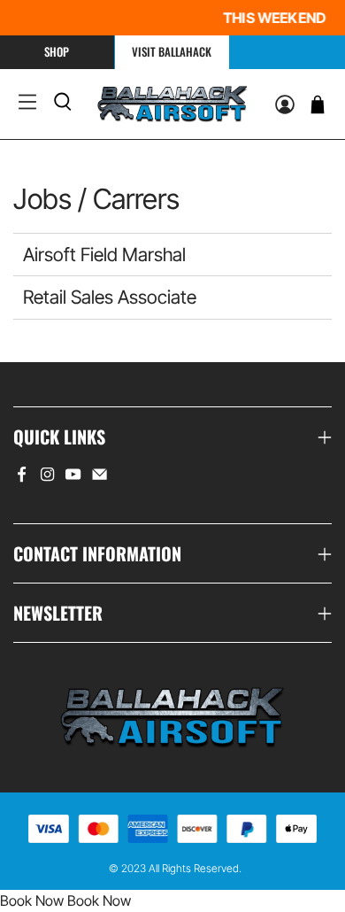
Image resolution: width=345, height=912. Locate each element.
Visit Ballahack (171, 51)
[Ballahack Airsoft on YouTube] (73, 477)
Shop (56, 51)
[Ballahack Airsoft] (172, 104)
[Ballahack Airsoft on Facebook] (21, 477)
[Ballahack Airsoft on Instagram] (47, 477)
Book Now (32, 900)
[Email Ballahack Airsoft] (99, 477)
